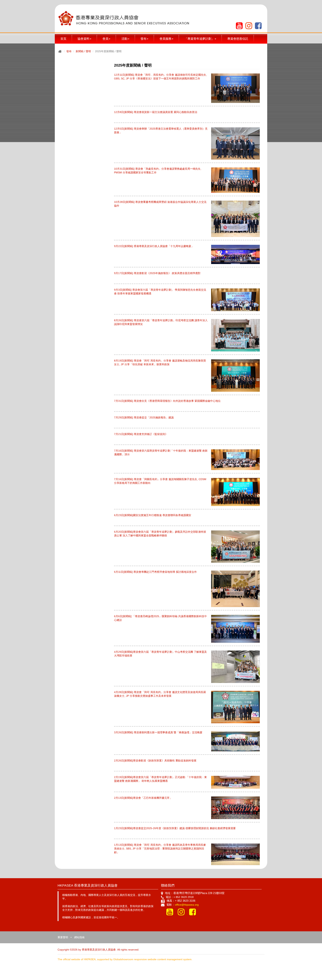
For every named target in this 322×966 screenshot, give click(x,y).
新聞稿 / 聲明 (83, 51)
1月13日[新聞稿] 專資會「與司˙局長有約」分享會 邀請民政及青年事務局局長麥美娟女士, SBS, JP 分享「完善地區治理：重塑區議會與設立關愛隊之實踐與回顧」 (160, 848)
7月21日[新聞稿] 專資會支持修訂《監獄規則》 (141, 434)
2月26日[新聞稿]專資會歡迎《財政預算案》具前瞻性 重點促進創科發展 (155, 760)
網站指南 (79, 937)
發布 (69, 51)
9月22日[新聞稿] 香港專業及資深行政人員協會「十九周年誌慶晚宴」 (154, 246)
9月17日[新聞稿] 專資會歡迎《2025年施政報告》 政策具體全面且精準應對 (157, 273)
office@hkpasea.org (187, 904)
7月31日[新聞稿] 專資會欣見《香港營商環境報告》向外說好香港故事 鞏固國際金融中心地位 (167, 400)
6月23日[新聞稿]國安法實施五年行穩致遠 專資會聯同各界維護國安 (152, 515)
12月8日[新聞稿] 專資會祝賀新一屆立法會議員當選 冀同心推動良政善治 (155, 112)
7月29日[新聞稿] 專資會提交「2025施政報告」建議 (144, 417)
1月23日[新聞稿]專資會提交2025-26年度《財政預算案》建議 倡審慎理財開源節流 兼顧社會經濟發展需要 (175, 828)
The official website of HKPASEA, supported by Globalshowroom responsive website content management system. (125, 959)
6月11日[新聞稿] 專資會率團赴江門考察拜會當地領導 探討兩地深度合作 (155, 571)
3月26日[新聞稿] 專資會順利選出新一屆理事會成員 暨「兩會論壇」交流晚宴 (158, 732)
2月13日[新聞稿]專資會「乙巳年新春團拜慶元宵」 (143, 797)
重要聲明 (63, 937)
